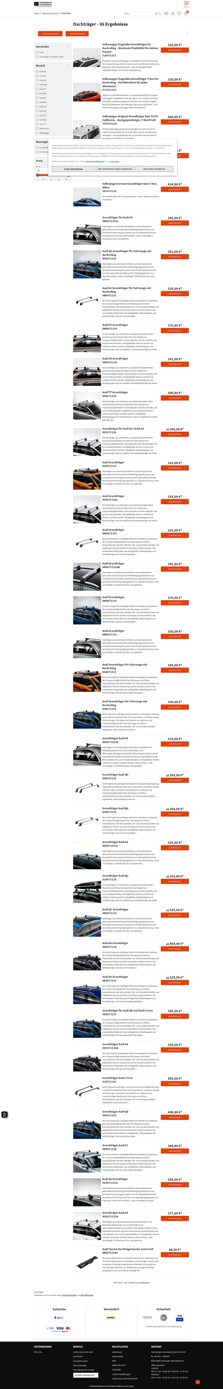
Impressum (114, 161)
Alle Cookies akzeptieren (154, 169)
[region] (112, 157)
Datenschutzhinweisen (95, 161)
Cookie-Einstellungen (73, 169)
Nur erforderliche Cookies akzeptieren (115, 169)
